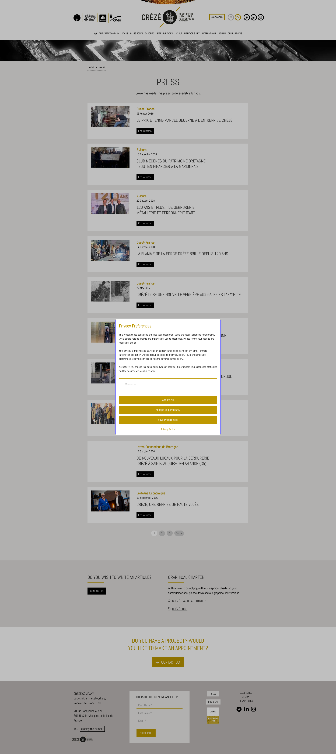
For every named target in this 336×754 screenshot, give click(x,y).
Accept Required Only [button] (168, 410)
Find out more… (145, 130)
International (209, 33)
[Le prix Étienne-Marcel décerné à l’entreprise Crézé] (110, 116)
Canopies (149, 33)
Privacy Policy (168, 429)
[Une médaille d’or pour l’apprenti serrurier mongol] (110, 372)
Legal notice (246, 692)
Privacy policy (246, 700)
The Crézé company (109, 33)
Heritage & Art (192, 33)
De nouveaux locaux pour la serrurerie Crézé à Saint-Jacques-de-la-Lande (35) (172, 460)
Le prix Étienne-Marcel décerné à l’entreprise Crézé (184, 120)
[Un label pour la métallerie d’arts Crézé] (110, 413)
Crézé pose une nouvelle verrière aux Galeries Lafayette (188, 294)
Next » (179, 533)
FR (231, 17)
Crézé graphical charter (188, 601)
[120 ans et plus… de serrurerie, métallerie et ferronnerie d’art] (110, 203)
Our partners (235, 33)
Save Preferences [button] (168, 420)
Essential (130, 384)
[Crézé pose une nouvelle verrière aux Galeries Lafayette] (110, 291)
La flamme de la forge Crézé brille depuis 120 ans (182, 253)
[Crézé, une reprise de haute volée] (110, 500)
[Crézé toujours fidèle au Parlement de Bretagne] (110, 332)
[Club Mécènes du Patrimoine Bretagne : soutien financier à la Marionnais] (110, 157)
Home (91, 67)
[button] (217, 17)
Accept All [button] (168, 400)
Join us (222, 33)
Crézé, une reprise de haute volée (167, 504)
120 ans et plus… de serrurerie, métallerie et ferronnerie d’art (165, 210)
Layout (178, 33)
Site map (246, 696)
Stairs (124, 33)
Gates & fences (165, 33)
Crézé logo (179, 609)
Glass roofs (136, 33)
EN (237, 17)
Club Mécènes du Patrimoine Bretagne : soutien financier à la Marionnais (170, 163)
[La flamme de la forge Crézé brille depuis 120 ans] (110, 250)
